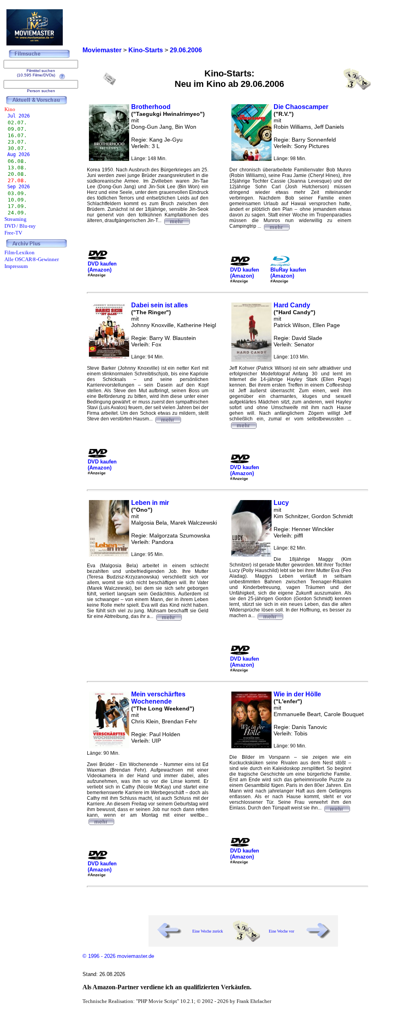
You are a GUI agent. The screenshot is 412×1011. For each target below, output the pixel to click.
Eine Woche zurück (207, 931)
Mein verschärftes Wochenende (158, 698)
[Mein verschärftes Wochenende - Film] (101, 821)
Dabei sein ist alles (159, 305)
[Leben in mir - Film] (168, 616)
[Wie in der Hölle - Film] (337, 808)
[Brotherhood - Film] (177, 220)
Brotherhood (151, 106)
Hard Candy (292, 305)
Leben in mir (150, 502)
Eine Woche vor (281, 931)
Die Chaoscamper (301, 106)
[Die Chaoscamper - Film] (276, 226)
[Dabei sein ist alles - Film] (168, 419)
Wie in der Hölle (297, 694)
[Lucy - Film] (270, 615)
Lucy (281, 502)
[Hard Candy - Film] (243, 424)
